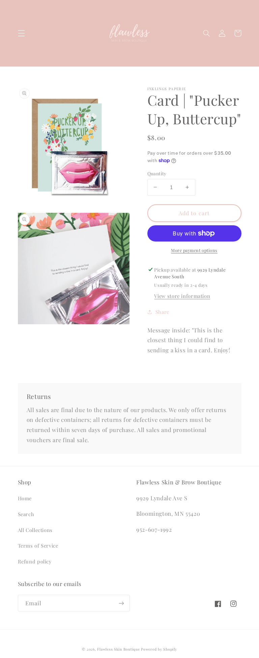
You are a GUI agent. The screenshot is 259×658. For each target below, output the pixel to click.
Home (25, 498)
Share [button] (162, 311)
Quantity (157, 173)
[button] (21, 33)
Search (26, 514)
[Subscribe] (121, 603)
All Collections (35, 530)
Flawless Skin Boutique (118, 649)
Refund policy (35, 561)
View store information (182, 296)
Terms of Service (38, 545)
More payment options (194, 250)
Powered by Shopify (159, 649)
